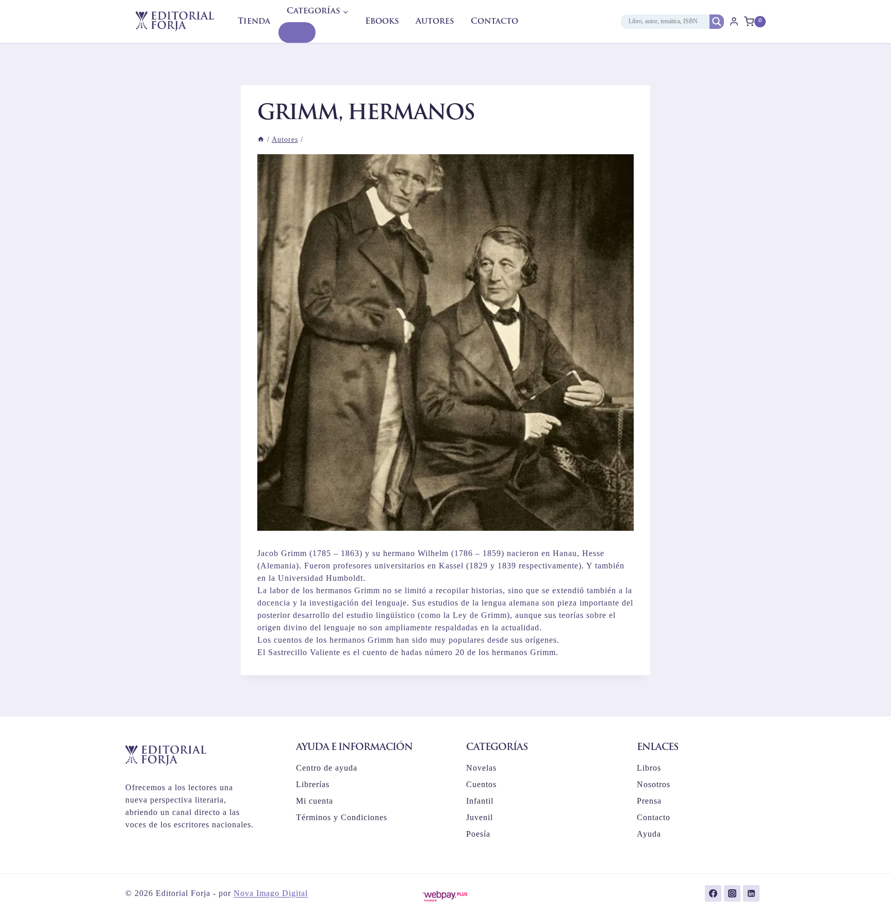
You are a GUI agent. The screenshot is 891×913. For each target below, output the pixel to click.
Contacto (494, 22)
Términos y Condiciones (341, 817)
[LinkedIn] (751, 893)
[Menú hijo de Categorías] (297, 32)
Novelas (481, 767)
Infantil (479, 800)
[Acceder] (734, 21)
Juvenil (479, 817)
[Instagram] (732, 893)
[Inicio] (261, 139)
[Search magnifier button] (717, 21)
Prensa (649, 800)
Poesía (478, 833)
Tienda (254, 22)
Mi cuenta (314, 800)
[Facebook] (713, 893)
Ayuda (649, 833)
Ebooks (382, 22)
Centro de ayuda (326, 767)
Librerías (312, 784)
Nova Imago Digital (271, 893)
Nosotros (653, 784)
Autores (435, 22)
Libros (649, 767)
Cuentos (481, 784)
